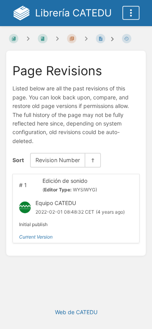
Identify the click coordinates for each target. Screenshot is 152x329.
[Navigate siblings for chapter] (57, 38)
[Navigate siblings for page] (86, 38)
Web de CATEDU (76, 312)
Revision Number (57, 160)
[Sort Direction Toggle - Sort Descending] (92, 160)
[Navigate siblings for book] (28, 38)
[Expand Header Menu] (131, 13)
